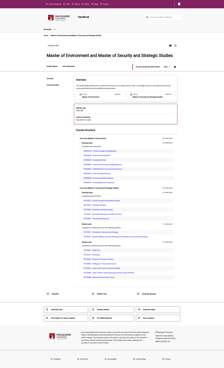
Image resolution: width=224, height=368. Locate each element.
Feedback (57, 359)
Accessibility (112, 359)
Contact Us (84, 359)
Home (46, 35)
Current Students (55, 4)
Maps (96, 4)
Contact (106, 4)
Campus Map (141, 359)
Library (86, 4)
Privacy (167, 359)
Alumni (77, 4)
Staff (68, 4)
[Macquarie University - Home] (59, 18)
